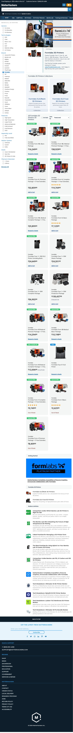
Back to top (36, 619)
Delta (6, 147)
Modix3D (7, 87)
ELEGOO (7, 68)
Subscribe (36, 632)
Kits (6, 135)
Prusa (6, 93)
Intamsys (7, 76)
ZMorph (7, 110)
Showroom (6, 664)
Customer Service (31, 1)
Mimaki (7, 85)
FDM (6, 39)
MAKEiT (7, 78)
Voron (6, 106)
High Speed (8, 117)
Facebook (27, 636)
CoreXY (7, 145)
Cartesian (7, 142)
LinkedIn (38, 636)
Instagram (34, 636)
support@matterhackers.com (15, 650)
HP (5, 74)
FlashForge (8, 70)
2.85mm (7, 163)
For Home (7, 28)
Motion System (6, 140)
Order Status (7, 691)
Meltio (6, 83)
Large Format (8, 122)
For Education (8, 30)
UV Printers (8, 50)
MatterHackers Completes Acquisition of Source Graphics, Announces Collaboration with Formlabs (48, 481)
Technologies (6, 35)
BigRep (7, 59)
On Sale (45, 117)
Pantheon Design (9, 89)
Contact (5, 688)
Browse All (5, 167)
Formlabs (7, 72)
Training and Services (61, 18)
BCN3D (7, 61)
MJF (6, 46)
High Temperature (9, 120)
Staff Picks (20, 18)
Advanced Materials (10, 124)
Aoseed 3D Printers (10, 55)
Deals (3, 150)
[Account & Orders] (64, 4)
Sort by (51, 117)
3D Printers (28, 18)
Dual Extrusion (8, 128)
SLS (6, 43)
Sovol (6, 102)
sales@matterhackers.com (53, 67)
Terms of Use (7, 707)
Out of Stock (31, 412)
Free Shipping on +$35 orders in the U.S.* (13, 1)
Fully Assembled (9, 137)
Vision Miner (8, 108)
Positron (7, 91)
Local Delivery (8, 693)
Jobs (4, 699)
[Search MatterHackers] (69, 9)
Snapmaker (8, 100)
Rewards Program (9, 696)
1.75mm (7, 161)
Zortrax (7, 113)
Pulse (6, 95)
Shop (4, 658)
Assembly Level (6, 133)
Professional (7, 666)
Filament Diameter (8, 159)
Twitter (31, 636)
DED (6, 37)
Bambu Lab (50, 18)
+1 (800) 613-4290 (42, 1)
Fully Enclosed (8, 126)
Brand (3, 53)
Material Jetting (9, 48)
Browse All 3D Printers (9, 22)
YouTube (45, 636)
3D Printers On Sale (10, 156)
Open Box (7, 154)
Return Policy (7, 701)
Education (6, 669)
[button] (36, 13)
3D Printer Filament (39, 18)
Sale (13, 18)
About (4, 685)
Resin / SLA (8, 41)
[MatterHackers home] (9, 5)
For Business (8, 32)
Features (4, 115)
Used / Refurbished (10, 152)
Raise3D (7, 98)
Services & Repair (8, 677)
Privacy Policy (7, 704)
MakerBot (7, 80)
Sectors (4, 26)
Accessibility (7, 709)
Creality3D (7, 63)
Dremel (7, 65)
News (4, 661)
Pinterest (42, 636)
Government (7, 674)
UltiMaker (7, 104)
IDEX (6, 130)
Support (5, 671)
